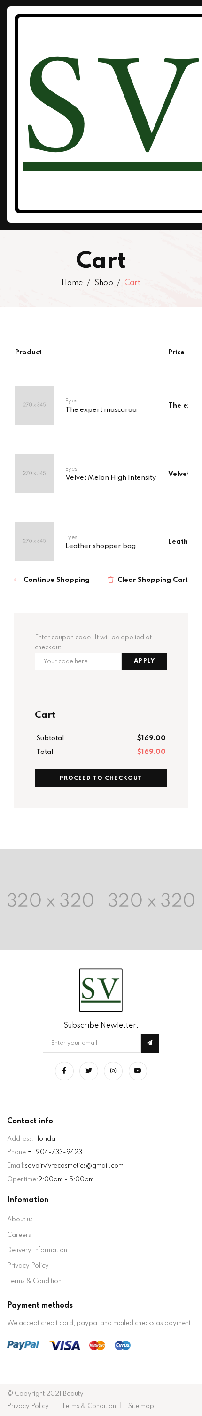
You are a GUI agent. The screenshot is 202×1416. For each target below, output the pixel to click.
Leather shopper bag (100, 546)
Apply (144, 661)
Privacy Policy (28, 1265)
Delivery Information (37, 1250)
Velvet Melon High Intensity (110, 478)
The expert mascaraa (101, 410)
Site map (141, 1406)
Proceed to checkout (101, 778)
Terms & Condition (34, 1281)
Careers (19, 1235)
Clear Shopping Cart (152, 580)
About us (20, 1219)
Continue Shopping (56, 580)
